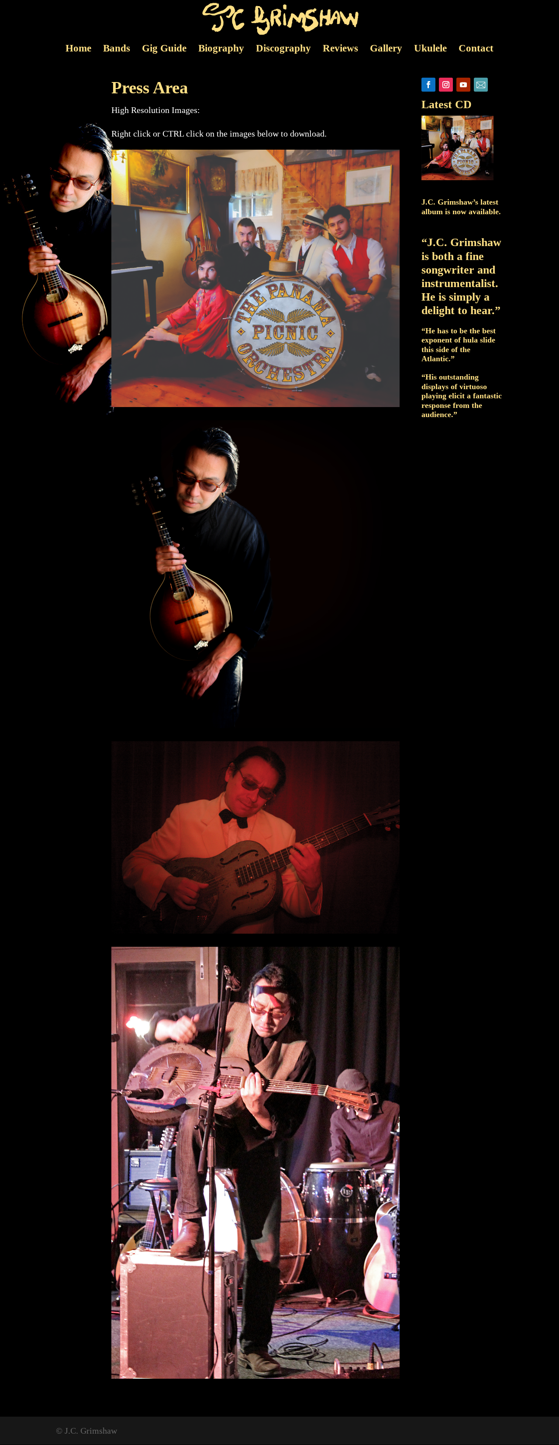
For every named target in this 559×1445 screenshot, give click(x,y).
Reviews (340, 49)
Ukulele (430, 49)
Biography (221, 49)
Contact (476, 49)
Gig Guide (164, 49)
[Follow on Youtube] (463, 85)
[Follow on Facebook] (428, 85)
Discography (283, 49)
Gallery (386, 49)
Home (78, 49)
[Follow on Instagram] (446, 85)
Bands (116, 49)
